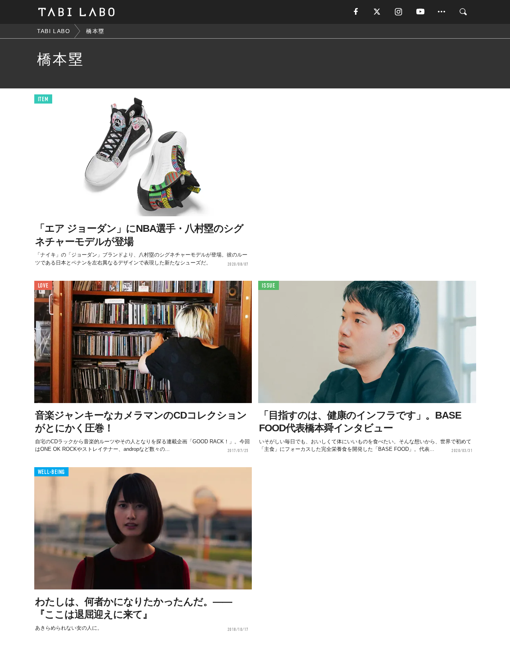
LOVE (43, 286)
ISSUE (268, 286)
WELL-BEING (51, 472)
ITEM (43, 99)
